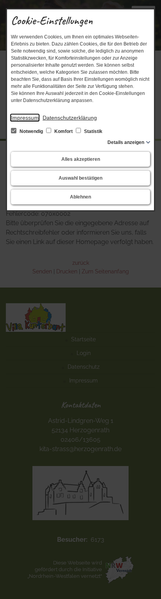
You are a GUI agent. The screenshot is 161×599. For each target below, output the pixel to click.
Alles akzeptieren (80, 159)
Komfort (63, 131)
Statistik (92, 131)
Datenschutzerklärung (70, 118)
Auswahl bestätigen (80, 178)
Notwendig (31, 131)
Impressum (25, 118)
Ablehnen (80, 197)
